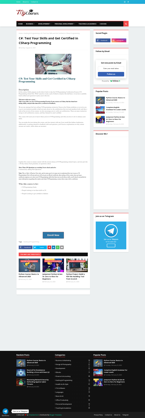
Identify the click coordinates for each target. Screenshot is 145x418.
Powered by (105, 81)
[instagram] (124, 2)
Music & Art (73, 396)
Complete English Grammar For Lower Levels (116, 108)
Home (18, 2)
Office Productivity (73, 400)
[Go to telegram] (5, 411)
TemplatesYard (34, 415)
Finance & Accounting (73, 376)
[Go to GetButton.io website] (5, 415)
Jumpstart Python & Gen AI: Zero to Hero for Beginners (52, 276)
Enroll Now (53, 235)
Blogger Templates (56, 415)
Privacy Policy (98, 415)
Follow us (111, 74)
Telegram (125, 415)
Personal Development (73, 404)
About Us (26, 2)
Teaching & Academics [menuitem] (87, 24)
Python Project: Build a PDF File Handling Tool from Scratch (75, 276)
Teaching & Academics (73, 408)
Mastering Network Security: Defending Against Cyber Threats (38, 382)
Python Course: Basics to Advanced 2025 (29, 275)
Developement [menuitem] (44, 24)
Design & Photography (73, 364)
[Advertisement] (87, 12)
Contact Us (34, 2)
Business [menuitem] (29, 24)
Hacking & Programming (31, 33)
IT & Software (73, 388)
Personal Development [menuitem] (64, 24)
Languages (73, 392)
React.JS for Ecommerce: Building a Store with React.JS (38, 371)
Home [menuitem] (20, 24)
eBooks (72, 372)
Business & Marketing (73, 360)
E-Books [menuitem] (103, 24)
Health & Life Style (73, 384)
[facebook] (128, 2)
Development (73, 368)
